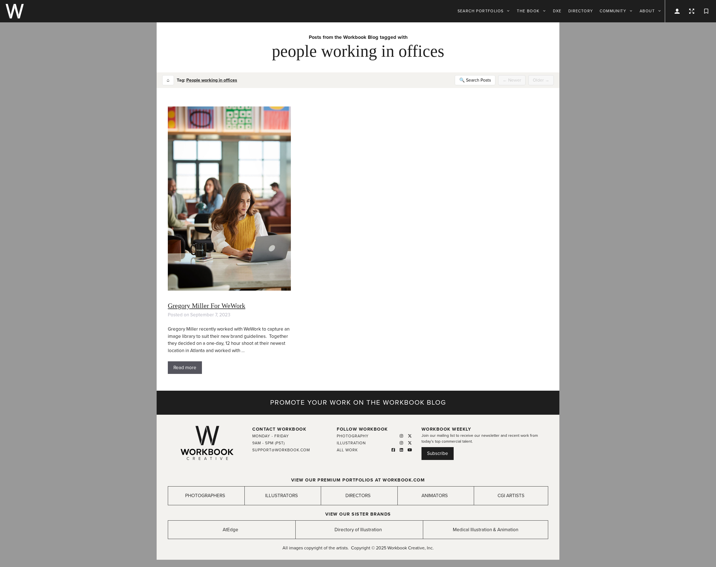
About (647, 11)
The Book (528, 11)
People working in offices (211, 80)
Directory (580, 11)
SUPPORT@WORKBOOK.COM (281, 450)
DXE (557, 11)
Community (613, 11)
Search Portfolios (481, 11)
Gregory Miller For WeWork (206, 305)
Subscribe (437, 453)
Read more (184, 368)
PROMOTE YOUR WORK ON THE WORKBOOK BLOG (358, 402)
